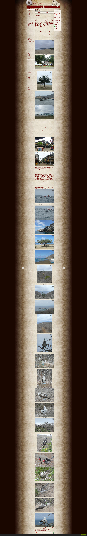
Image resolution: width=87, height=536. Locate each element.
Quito (28, 51)
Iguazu (28, 88)
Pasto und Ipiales (30, 50)
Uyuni (28, 74)
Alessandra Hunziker (38, 10)
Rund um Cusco (30, 69)
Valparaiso (29, 79)
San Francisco (29, 11)
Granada (29, 38)
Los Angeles (29, 16)
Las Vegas (29, 14)
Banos (28, 56)
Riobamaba (29, 57)
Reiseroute (29, 10)
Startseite (31, 8)
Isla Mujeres (29, 24)
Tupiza (28, 75)
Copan (28, 35)
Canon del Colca (30, 67)
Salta (28, 76)
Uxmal (28, 26)
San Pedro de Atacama (31, 80)
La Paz (28, 73)
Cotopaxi (29, 54)
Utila (28, 36)
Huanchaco (29, 60)
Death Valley (29, 13)
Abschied (29, 89)
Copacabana (29, 72)
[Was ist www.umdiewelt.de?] (52, 5)
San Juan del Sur (30, 40)
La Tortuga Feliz (30, 43)
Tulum (28, 28)
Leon (28, 37)
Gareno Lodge (29, 55)
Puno (28, 71)
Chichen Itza (29, 25)
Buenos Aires (29, 84)
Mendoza (29, 77)
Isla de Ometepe (30, 39)
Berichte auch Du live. (50, 7)
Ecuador (36, 8)
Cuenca (29, 58)
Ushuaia (29, 85)
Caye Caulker (29, 29)
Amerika (33, 8)
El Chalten (29, 87)
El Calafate (29, 86)
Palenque (29, 27)
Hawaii (28, 15)
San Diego (29, 17)
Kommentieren (47, 12)
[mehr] (56, 14)
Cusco (28, 68)
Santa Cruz (29, 12)
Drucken (41, 12)
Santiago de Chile (30, 78)
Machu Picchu (29, 70)
